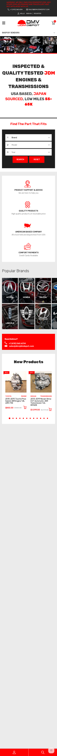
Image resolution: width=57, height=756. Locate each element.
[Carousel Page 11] (44, 418)
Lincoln (10, 323)
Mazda (43, 297)
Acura (10, 297)
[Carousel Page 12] (47, 418)
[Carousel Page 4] (20, 418)
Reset (37, 159)
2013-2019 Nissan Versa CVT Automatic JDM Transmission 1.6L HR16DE (40, 402)
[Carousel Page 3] (16, 418)
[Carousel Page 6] (27, 418)
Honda (26, 297)
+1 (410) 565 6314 (16, 9)
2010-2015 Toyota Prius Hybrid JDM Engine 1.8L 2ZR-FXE (15, 401)
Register (37, 13)
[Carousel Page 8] (33, 418)
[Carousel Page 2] (13, 418)
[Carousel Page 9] (37, 418)
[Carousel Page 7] (30, 418)
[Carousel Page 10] (40, 418)
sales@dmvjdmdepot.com (39, 9)
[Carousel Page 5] (23, 418)
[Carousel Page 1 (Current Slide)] (9, 418)
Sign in (29, 13)
